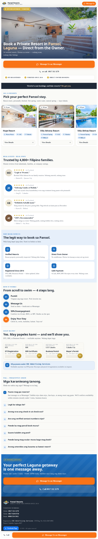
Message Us (90, 3)
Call (7, 535)
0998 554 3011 (13, 516)
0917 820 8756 (13, 514)
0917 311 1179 (13, 511)
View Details (9, 142)
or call (50, 72)
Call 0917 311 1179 (51, 489)
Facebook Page (12, 528)
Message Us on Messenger (51, 64)
